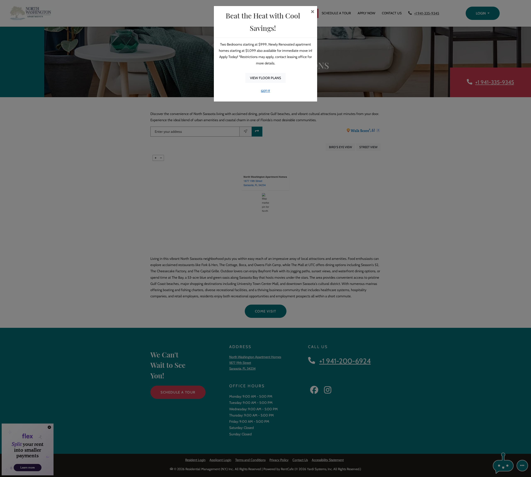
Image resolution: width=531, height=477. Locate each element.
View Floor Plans (265, 78)
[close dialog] (312, 12)
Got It (265, 91)
